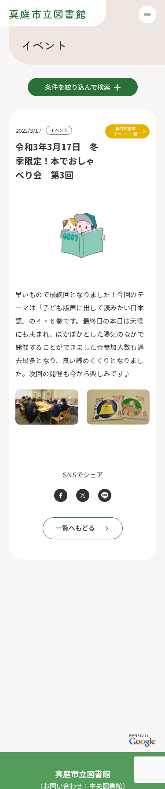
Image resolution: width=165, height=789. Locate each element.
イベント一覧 (125, 131)
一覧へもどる (75, 527)
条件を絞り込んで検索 (78, 86)
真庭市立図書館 (48, 13)
